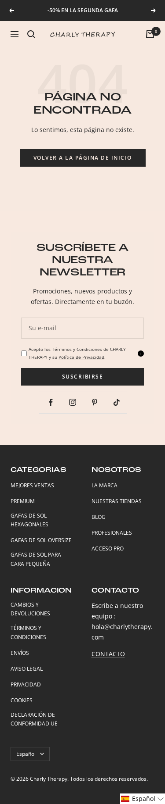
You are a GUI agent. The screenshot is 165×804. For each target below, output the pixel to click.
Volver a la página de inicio (82, 157)
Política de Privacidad (81, 357)
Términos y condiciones (28, 632)
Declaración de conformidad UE (34, 719)
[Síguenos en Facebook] (51, 402)
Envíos (20, 653)
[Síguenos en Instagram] (73, 402)
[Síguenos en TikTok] (117, 402)
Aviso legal (27, 668)
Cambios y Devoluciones (30, 609)
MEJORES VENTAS (32, 485)
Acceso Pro (108, 548)
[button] (142, 798)
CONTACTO (108, 654)
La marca (104, 485)
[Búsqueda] (31, 34)
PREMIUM (23, 501)
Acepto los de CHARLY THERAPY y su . (77, 353)
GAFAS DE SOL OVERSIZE (41, 540)
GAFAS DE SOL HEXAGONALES (29, 520)
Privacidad (26, 684)
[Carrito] (150, 34)
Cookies (22, 700)
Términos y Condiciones (77, 349)
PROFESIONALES (112, 532)
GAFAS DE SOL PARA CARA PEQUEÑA (36, 559)
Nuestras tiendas (117, 501)
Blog (99, 517)
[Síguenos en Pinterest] (95, 402)
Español (26, 754)
